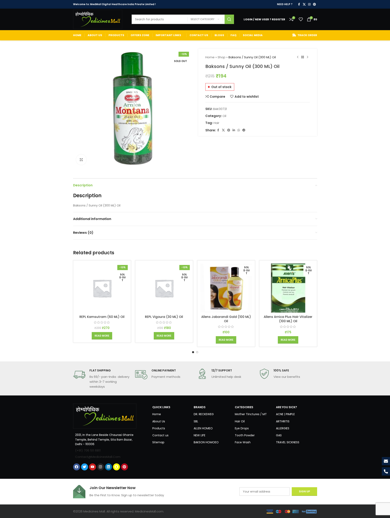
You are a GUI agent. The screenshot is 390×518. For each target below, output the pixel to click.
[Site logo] (97, 19)
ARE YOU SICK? (286, 407)
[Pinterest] (124, 466)
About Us (158, 421)
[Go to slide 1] (193, 352)
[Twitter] (84, 466)
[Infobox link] (102, 379)
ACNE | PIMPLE (285, 414)
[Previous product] (297, 57)
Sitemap (158, 442)
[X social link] (304, 4)
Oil (224, 116)
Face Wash (243, 442)
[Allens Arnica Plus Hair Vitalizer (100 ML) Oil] (288, 288)
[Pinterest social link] (314, 4)
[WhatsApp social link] (238, 130)
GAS (279, 435)
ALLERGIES (282, 428)
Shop (221, 57)
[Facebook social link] (299, 4)
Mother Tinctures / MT (251, 414)
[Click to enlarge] (81, 160)
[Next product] (307, 57)
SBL (196, 421)
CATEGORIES (244, 407)
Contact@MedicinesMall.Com (97, 457)
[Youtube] (92, 466)
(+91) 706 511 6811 (88, 450)
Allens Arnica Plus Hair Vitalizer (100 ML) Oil (288, 319)
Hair (216, 123)
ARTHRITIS (282, 421)
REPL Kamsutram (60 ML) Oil (101, 317)
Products (158, 428)
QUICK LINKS (161, 407)
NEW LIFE (199, 435)
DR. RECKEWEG (204, 414)
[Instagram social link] (309, 4)
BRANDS (200, 407)
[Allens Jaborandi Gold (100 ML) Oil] (226, 288)
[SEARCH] (229, 19)
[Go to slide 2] (197, 352)
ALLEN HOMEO (203, 428)
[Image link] (105, 416)
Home (210, 57)
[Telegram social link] (243, 130)
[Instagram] (100, 466)
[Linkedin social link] (233, 130)
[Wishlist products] (301, 19)
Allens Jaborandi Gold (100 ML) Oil (226, 319)
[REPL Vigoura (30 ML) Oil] (164, 288)
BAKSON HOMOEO (206, 442)
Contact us (160, 435)
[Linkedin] (108, 466)
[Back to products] (302, 57)
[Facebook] (76, 466)
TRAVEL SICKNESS (287, 442)
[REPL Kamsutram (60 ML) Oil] (102, 288)
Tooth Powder (245, 435)
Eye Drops (242, 428)
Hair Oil (240, 421)
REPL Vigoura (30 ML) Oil (164, 317)
